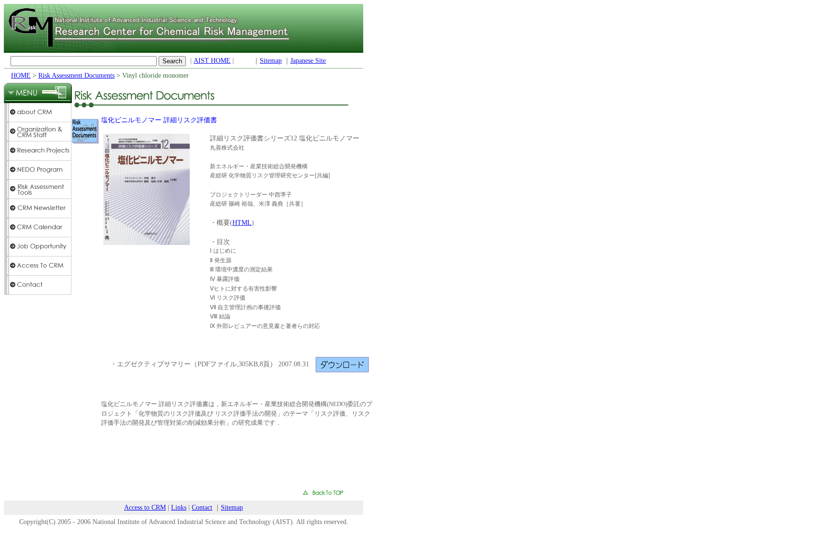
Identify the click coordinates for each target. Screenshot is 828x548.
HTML (242, 222)
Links (178, 507)
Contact (202, 507)
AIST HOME (212, 60)
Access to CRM (145, 507)
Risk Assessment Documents (76, 75)
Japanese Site (308, 60)
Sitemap (271, 60)
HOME (21, 75)
